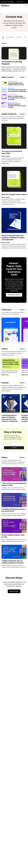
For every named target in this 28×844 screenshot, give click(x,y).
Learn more (20, 1)
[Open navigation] (26, 5)
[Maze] (5, 5)
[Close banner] (26, 1)
